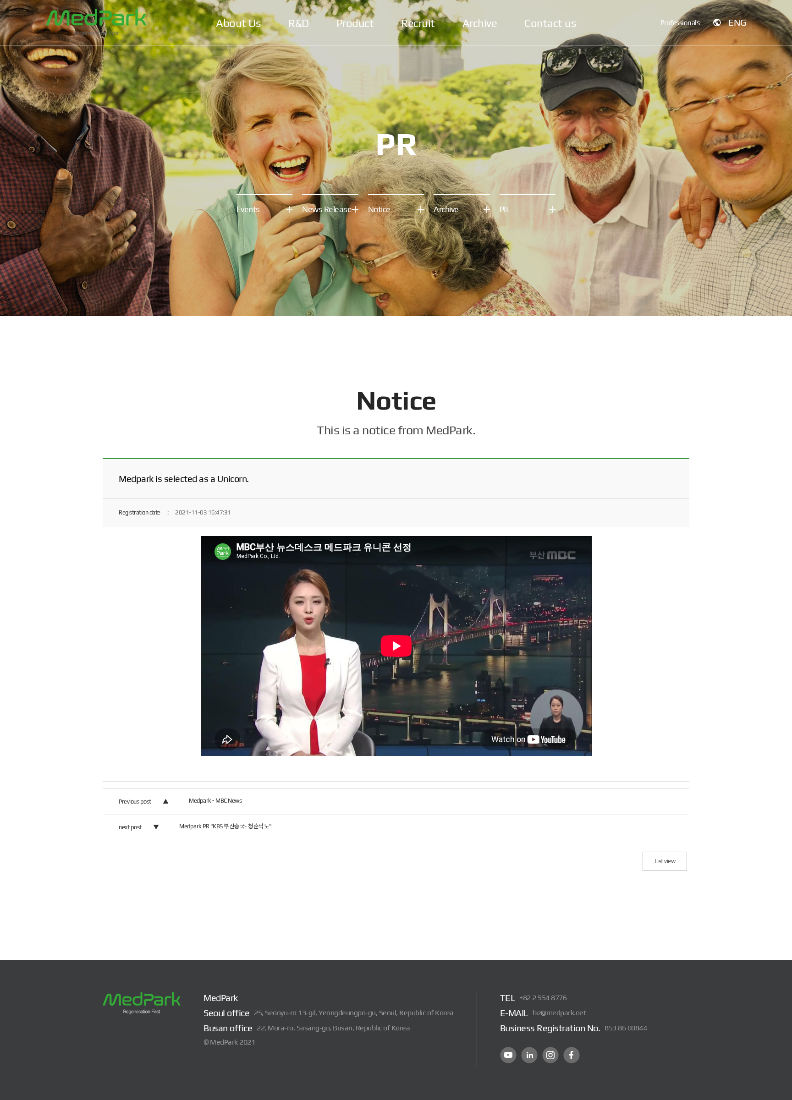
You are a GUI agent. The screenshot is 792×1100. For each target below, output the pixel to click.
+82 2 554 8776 (542, 997)
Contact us (550, 23)
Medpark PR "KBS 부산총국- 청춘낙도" (225, 826)
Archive (479, 23)
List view (665, 861)
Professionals (680, 23)
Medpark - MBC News (215, 800)
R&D (298, 23)
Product (355, 23)
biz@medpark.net (559, 1012)
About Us (238, 23)
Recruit (418, 23)
